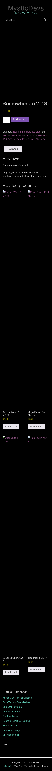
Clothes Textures (11, 711)
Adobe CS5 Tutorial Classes (17, 697)
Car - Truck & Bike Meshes (16, 702)
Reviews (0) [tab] (13, 148)
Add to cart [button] (11, 426)
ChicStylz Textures (12, 707)
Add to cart (20, 119)
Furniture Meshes (11, 716)
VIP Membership (11, 734)
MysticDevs (26, 7)
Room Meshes (10, 725)
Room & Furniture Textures (26, 131)
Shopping (8, 765)
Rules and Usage (12, 730)
